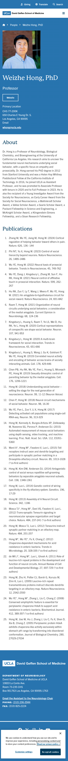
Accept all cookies (50, 752)
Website (10, 97)
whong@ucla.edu (12, 127)
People (14, 24)
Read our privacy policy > (48, 744)
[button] (41, 4)
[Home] (4, 25)
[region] (33, 744)
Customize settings (23, 751)
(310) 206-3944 (21, 702)
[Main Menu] (63, 13)
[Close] (60, 733)
